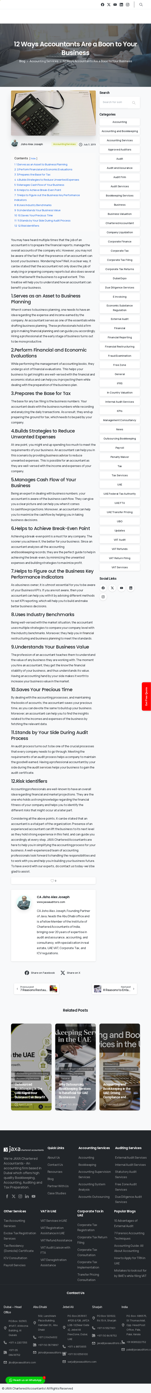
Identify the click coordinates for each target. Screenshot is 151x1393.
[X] (109, 4)
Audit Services (120, 186)
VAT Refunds (120, 549)
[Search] (134, 103)
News (119, 429)
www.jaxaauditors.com (51, 902)
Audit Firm (119, 177)
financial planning (41, 331)
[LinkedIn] (121, 4)
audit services (42, 767)
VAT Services (120, 567)
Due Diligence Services (119, 287)
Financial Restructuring (119, 346)
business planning (48, 638)
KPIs (119, 411)
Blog (22, 61)
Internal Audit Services (119, 401)
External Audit (120, 319)
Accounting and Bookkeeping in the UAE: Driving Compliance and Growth (116, 1090)
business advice (57, 455)
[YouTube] (115, 4)
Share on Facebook (43, 972)
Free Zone (119, 365)
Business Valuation (119, 214)
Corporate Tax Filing (119, 260)
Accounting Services (44, 61)
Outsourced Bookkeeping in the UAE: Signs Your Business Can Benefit (30, 1090)
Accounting (120, 122)
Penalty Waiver (119, 457)
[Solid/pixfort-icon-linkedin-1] (27, 1196)
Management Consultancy (119, 420)
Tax (119, 466)
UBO (119, 521)
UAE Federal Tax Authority (119, 493)
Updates (120, 530)
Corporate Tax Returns (119, 269)
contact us (66, 866)
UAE (119, 484)
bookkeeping (25, 552)
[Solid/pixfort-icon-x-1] (13, 1196)
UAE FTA (120, 503)
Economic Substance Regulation (120, 308)
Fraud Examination (119, 355)
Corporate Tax (120, 250)
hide (33, 158)
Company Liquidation (120, 232)
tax (47, 417)
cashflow (21, 509)
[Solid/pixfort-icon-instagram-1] (20, 1196)
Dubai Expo (119, 278)
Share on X (73, 972)
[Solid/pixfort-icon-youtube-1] (33, 1196)
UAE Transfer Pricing (120, 512)
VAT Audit (120, 539)
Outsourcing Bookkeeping (119, 438)
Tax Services (120, 475)
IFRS (119, 383)
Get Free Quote (146, 696)
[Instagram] (127, 4)
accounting (70, 364)
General (120, 374)
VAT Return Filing (119, 558)
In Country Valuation (120, 392)
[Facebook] (102, 4)
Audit (119, 158)
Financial (119, 328)
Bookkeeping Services (120, 195)
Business (120, 204)
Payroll (119, 447)
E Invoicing (119, 296)
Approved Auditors (119, 149)
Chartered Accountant (120, 223)
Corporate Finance (119, 241)
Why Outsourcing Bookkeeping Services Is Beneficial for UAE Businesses (75, 1090)
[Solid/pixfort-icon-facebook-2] (7, 1196)
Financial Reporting (120, 337)
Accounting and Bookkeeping (120, 131)
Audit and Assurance (120, 168)
